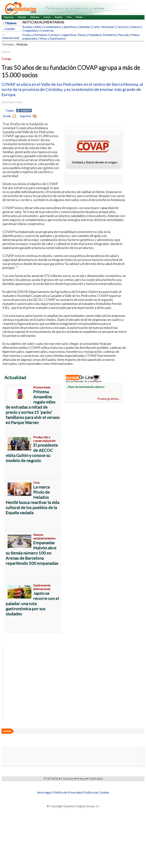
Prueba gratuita (108, 398)
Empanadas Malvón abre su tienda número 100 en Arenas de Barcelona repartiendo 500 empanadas (32, 553)
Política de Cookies (96, 792)
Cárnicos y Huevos (128, 27)
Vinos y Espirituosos (53, 38)
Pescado (123, 35)
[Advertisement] (93, 433)
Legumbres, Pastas (74, 35)
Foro (69, 17)
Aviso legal (44, 792)
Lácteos (54, 35)
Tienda (79, 17)
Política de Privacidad (67, 792)
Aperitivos (70, 27)
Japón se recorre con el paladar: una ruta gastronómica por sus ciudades (32, 603)
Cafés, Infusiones (103, 27)
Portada (7, 44)
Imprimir (25, 116)
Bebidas (84, 27)
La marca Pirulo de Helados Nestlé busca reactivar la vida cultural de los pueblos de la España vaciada (32, 499)
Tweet (9, 110)
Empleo (59, 17)
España (10, 28)
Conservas (47, 30)
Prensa (81, 778)
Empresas (9, 17)
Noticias (22, 17)
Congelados (30, 30)
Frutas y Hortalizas (34, 35)
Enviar (7, 116)
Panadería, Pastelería (102, 35)
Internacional (10, 38)
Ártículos (34, 17)
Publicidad (96, 778)
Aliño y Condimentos (47, 27)
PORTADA (51, 778)
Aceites (27, 27)
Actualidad (15, 377)
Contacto (67, 778)
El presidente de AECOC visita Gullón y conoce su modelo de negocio (32, 452)
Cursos (47, 17)
